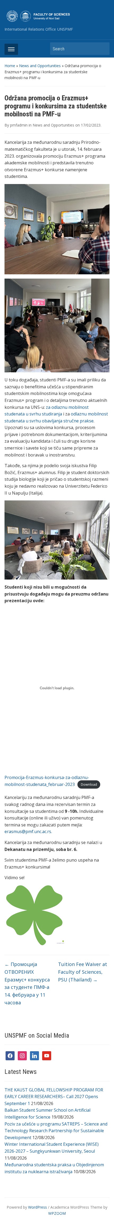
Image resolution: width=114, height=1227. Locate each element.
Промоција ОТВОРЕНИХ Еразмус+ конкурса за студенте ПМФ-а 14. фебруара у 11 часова (27, 983)
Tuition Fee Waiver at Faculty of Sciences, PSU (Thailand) (82, 972)
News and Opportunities (40, 65)
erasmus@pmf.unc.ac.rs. (28, 831)
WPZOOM (57, 1213)
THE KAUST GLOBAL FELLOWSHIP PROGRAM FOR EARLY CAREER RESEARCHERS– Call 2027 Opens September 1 (54, 1096)
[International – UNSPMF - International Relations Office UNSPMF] (57, 16)
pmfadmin (19, 125)
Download (89, 784)
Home (10, 65)
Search (103, 48)
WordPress (37, 1207)
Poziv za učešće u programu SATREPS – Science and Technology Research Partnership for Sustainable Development (56, 1130)
